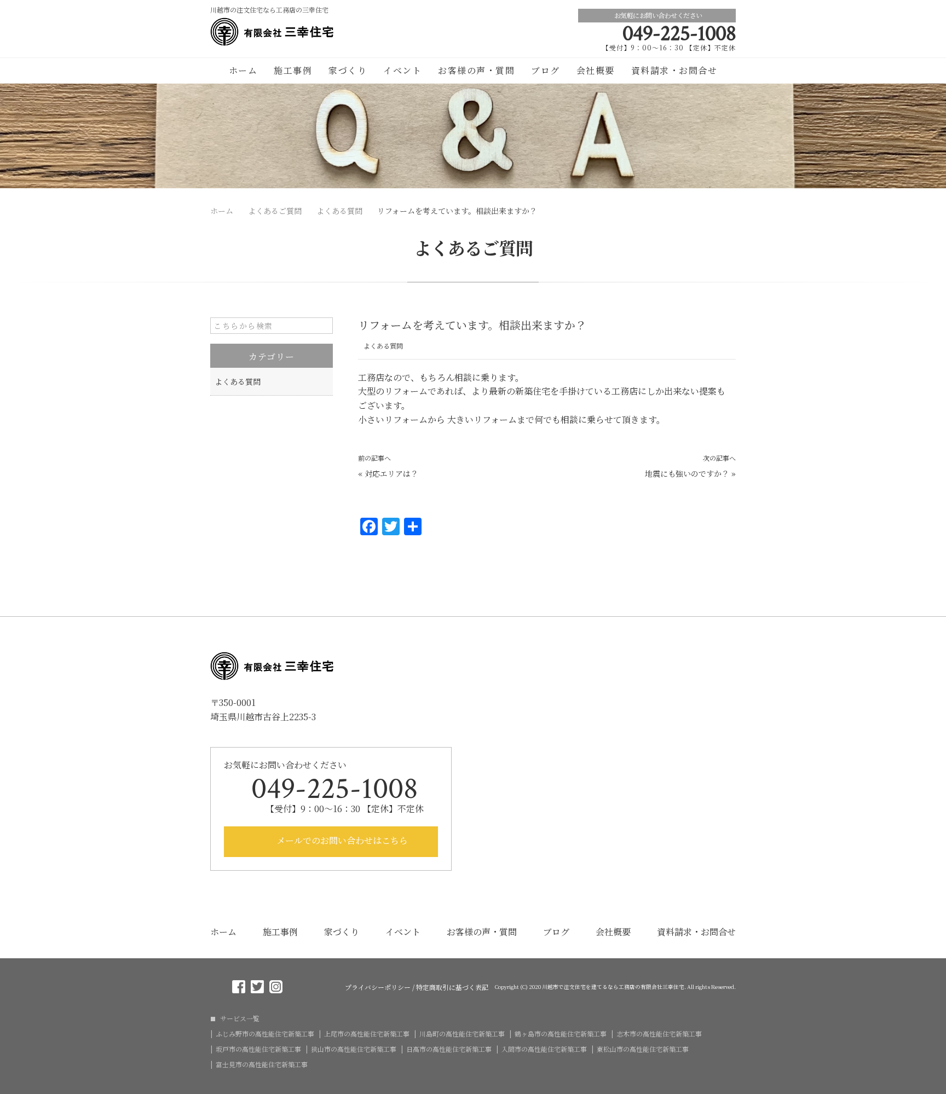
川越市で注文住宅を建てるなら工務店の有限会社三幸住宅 (613, 987)
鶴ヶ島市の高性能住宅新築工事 (561, 1034)
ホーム (243, 70)
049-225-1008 (679, 33)
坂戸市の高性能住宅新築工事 (258, 1049)
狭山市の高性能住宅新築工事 (353, 1049)
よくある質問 (383, 345)
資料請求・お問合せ (674, 70)
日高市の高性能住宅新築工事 (449, 1049)
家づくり (347, 70)
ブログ (545, 70)
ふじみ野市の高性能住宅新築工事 (265, 1034)
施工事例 (293, 70)
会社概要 (595, 70)
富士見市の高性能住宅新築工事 (262, 1064)
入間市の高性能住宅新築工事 (544, 1049)
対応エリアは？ (391, 473)
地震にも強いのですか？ (687, 473)
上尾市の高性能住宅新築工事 (366, 1034)
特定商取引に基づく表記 (452, 987)
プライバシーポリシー (378, 987)
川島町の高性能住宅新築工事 (462, 1034)
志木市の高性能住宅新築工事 (659, 1034)
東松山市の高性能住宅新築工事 (643, 1049)
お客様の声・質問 (476, 70)
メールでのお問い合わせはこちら (341, 840)
